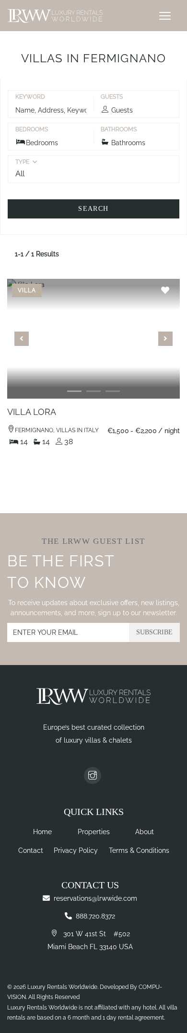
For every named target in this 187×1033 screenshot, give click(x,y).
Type (22, 162)
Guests (112, 97)
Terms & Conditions (139, 850)
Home (42, 832)
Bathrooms (119, 129)
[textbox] (93, 173)
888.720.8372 (95, 916)
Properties (94, 832)
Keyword (30, 97)
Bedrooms (31, 129)
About (144, 832)
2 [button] (93, 395)
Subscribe (154, 632)
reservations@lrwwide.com (95, 898)
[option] (93, 339)
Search (93, 208)
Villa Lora (31, 412)
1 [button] (74, 395)
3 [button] (112, 395)
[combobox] (93, 173)
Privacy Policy (76, 850)
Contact (30, 850)
